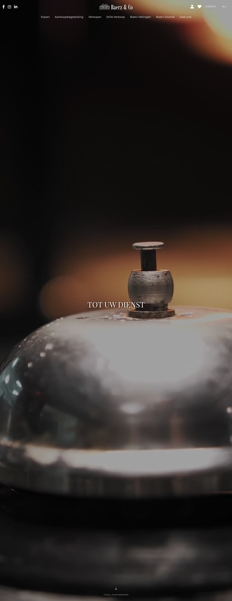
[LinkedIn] (15, 6)
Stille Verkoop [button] (115, 16)
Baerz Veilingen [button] (140, 16)
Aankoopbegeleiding (69, 16)
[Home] (116, 6)
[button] (225, 6)
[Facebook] (3, 6)
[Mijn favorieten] (200, 6)
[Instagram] (10, 6)
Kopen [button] (45, 16)
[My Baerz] (192, 6)
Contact (210, 6)
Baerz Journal (165, 16)
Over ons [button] (185, 16)
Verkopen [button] (94, 16)
